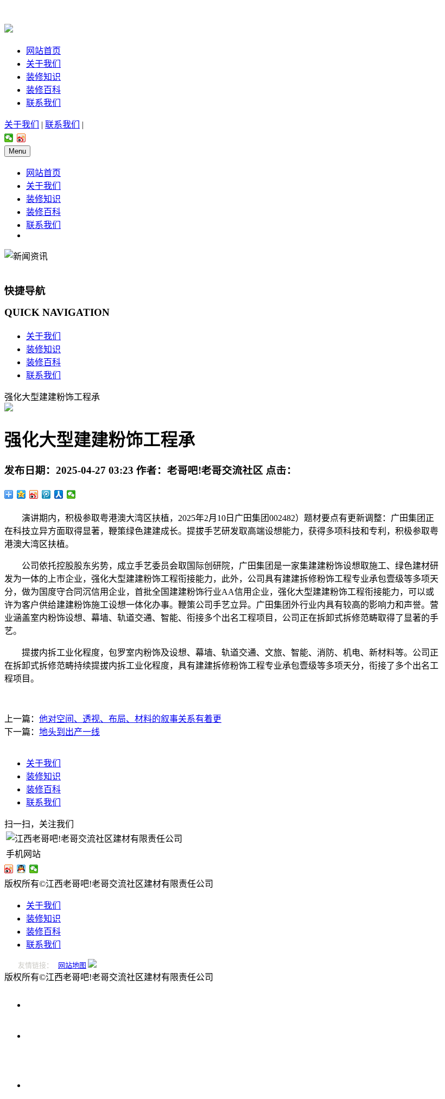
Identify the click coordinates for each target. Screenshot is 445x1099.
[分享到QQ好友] (21, 869)
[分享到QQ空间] (21, 494)
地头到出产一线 (69, 731)
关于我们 (43, 63)
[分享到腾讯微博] (46, 494)
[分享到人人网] (58, 494)
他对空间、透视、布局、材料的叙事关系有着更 (130, 718)
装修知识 (43, 76)
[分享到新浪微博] (21, 138)
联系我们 (43, 102)
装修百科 (43, 89)
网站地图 (72, 965)
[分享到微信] (9, 138)
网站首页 (43, 50)
